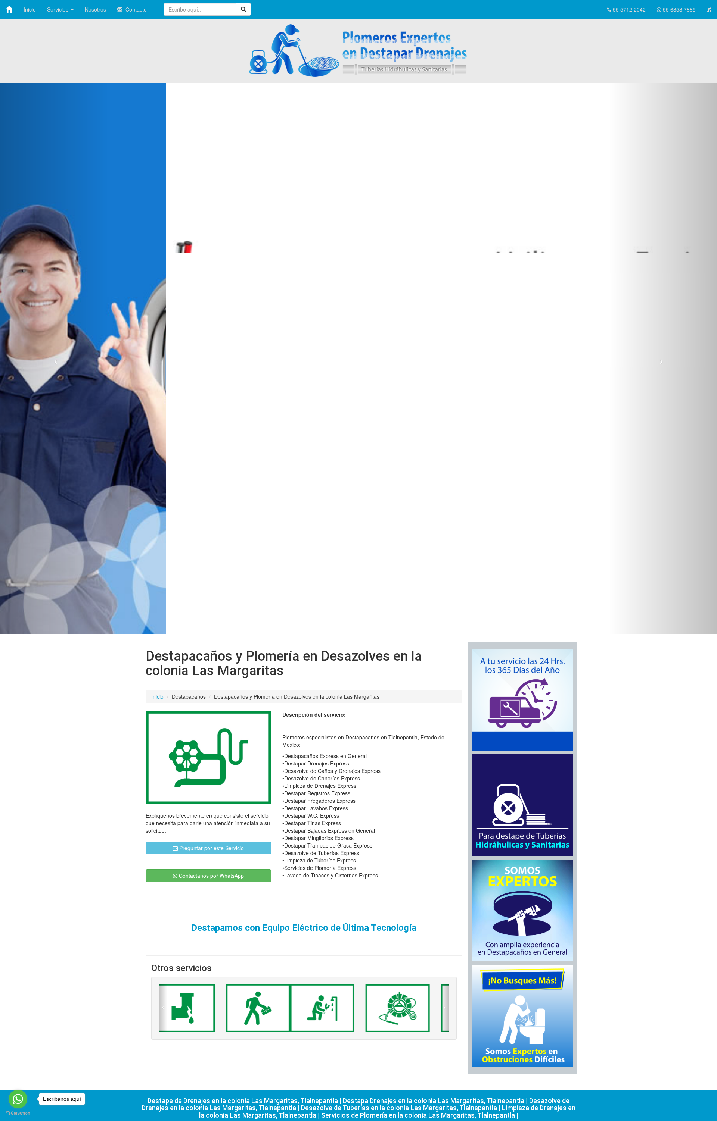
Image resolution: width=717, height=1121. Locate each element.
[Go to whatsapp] (18, 1099)
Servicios (58, 9)
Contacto (134, 9)
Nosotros (95, 9)
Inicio (30, 9)
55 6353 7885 (678, 9)
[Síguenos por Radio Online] (709, 9)
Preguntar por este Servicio (211, 848)
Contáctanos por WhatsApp (210, 875)
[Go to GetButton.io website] (18, 1113)
